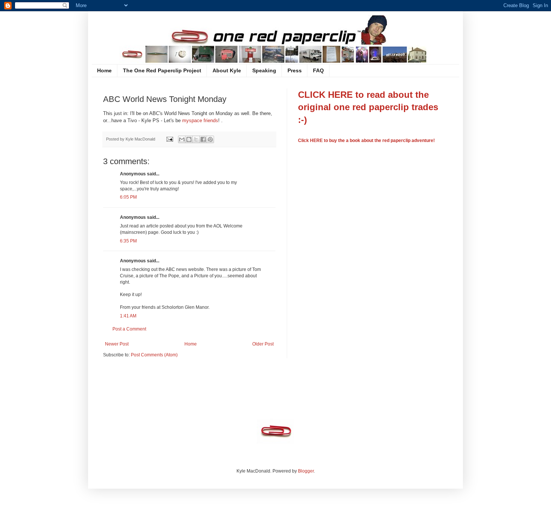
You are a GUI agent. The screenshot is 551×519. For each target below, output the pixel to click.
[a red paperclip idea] (275, 442)
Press (294, 70)
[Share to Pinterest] (210, 139)
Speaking (264, 70)
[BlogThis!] (189, 139)
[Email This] (182, 139)
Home (104, 70)
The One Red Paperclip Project (162, 70)
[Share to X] (196, 139)
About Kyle (227, 70)
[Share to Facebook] (203, 139)
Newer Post (117, 344)
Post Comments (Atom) (154, 354)
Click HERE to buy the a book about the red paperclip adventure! (366, 140)
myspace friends (200, 120)
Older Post (263, 344)
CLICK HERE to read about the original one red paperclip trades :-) (368, 107)
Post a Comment (129, 329)
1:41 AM (128, 316)
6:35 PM (128, 241)
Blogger (306, 471)
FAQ (318, 70)
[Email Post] (169, 139)
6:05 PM (128, 197)
